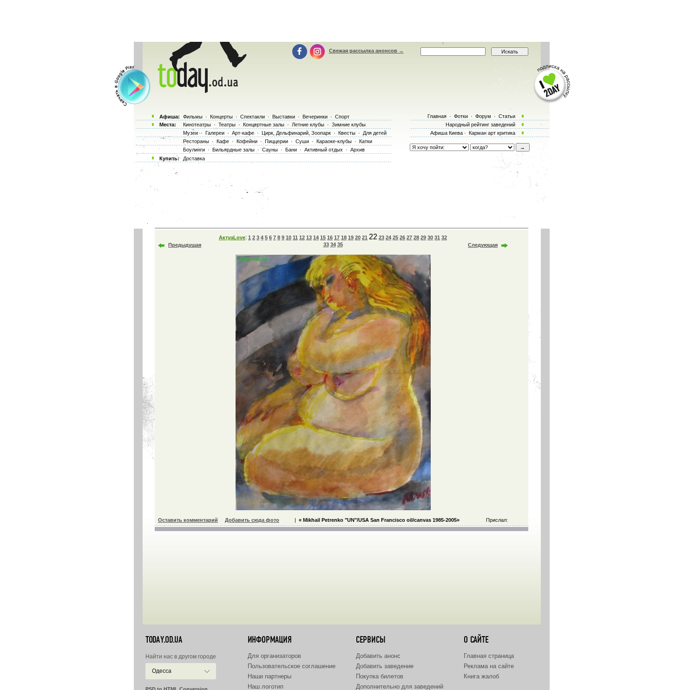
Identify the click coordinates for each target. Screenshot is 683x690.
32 (444, 237)
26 (402, 237)
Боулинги (194, 149)
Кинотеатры (197, 124)
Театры (227, 124)
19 (351, 237)
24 (388, 237)
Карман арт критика (492, 133)
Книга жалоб (481, 676)
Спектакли (252, 116)
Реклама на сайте (489, 666)
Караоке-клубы (334, 141)
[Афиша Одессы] (200, 90)
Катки (365, 141)
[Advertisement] (341, 21)
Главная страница (489, 655)
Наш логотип (265, 686)
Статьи (507, 116)
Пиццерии (276, 141)
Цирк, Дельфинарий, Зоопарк (296, 133)
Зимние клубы (349, 124)
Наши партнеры (269, 676)
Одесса (161, 671)
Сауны (270, 149)
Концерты (221, 116)
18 (344, 237)
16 (330, 237)
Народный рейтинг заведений (480, 124)
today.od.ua (163, 640)
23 (381, 237)
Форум (483, 116)
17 (337, 237)
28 (416, 237)
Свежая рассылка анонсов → (366, 50)
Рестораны (196, 141)
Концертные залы (263, 124)
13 (309, 237)
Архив (357, 149)
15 (323, 237)
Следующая (483, 245)
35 (340, 244)
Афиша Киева (446, 133)
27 (409, 237)
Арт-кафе (243, 133)
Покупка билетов (379, 676)
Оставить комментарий (188, 520)
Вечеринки (315, 116)
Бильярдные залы (233, 149)
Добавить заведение (385, 666)
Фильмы (193, 116)
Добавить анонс (378, 655)
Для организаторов (274, 655)
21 (365, 237)
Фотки (461, 116)
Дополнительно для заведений (399, 686)
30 (430, 237)
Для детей (375, 133)
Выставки (283, 116)
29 (423, 237)
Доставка (194, 158)
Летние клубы (308, 124)
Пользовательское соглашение (291, 666)
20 (358, 237)
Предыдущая (184, 245)
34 (333, 244)
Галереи (214, 133)
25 (395, 237)
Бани (291, 149)
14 (316, 237)
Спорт (342, 116)
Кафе (223, 141)
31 (437, 237)
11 (295, 237)
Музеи (190, 133)
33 (326, 244)
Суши (302, 141)
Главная (437, 116)
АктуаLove (232, 237)
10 (288, 237)
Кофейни (246, 141)
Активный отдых (323, 149)
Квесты (346, 133)
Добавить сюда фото (252, 520)
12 (302, 237)
